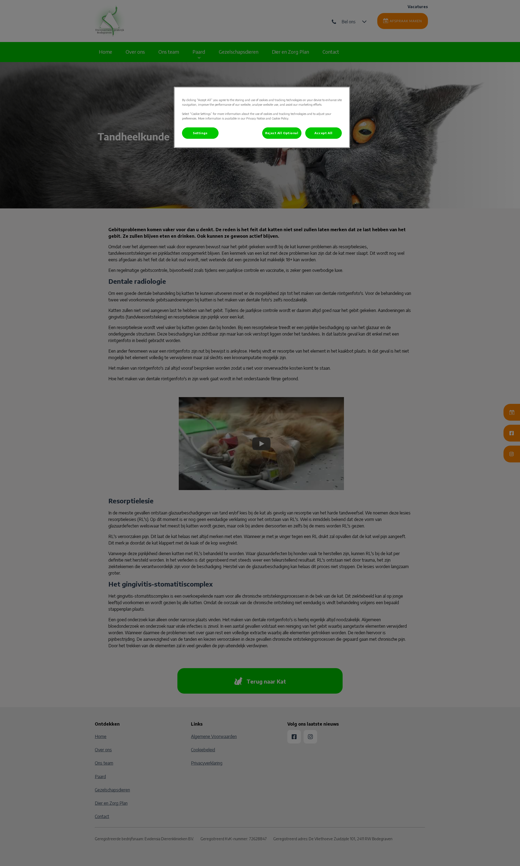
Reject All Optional (281, 133)
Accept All (323, 133)
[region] (262, 117)
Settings (200, 133)
